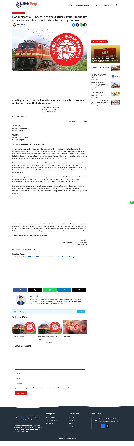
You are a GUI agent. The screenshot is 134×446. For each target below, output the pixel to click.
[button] (116, 5)
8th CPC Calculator (51, 420)
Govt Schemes (50, 426)
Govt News (49, 423)
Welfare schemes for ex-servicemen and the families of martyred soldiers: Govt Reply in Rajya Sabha (100, 85)
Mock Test (106, 5)
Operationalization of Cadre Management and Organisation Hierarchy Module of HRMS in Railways (47, 337)
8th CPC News (50, 417)
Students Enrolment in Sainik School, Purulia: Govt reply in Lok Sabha (100, 67)
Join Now (80, 311)
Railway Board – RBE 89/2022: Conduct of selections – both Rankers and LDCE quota (47, 257)
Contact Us (72, 420)
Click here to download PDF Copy (23, 249)
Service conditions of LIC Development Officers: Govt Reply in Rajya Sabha (99, 94)
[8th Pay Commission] (27, 5)
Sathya (21, 24)
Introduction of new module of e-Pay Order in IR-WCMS (24, 335)
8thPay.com (24, 416)
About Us (71, 417)
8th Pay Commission (83, 5)
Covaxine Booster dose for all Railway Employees (75, 335)
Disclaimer (72, 423)
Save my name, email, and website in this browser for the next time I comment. (43, 388)
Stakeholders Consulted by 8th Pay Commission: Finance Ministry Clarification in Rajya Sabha (100, 102)
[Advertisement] (49, 85)
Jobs (70, 5)
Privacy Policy (73, 426)
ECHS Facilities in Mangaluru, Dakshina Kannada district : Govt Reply (100, 76)
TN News (96, 5)
